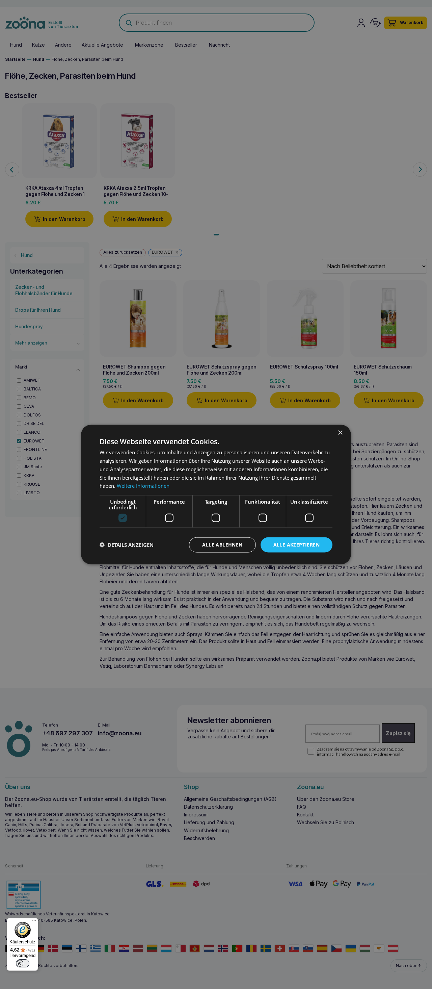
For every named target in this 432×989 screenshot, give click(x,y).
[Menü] (34, 922)
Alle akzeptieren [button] (296, 544)
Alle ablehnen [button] (222, 544)
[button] (127, 545)
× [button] (340, 432)
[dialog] (216, 494)
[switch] (22, 963)
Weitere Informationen (143, 485)
